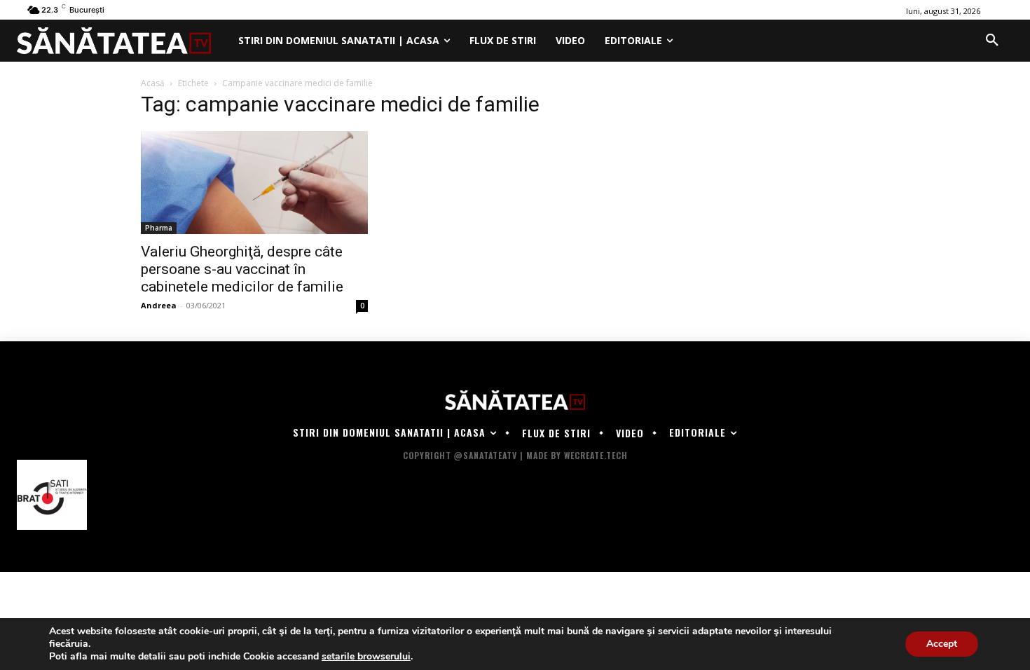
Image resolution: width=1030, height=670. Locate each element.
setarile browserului (366, 656)
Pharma (158, 228)
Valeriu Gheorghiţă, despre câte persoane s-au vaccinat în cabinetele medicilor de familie (242, 269)
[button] (992, 41)
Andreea (159, 305)
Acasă (153, 83)
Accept (941, 643)
